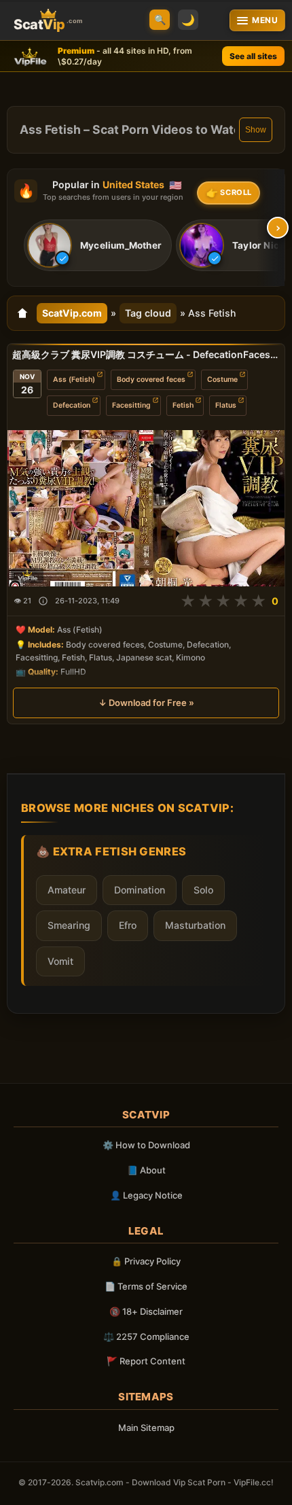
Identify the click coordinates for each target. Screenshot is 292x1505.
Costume (222, 379)
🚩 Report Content (146, 1361)
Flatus (225, 405)
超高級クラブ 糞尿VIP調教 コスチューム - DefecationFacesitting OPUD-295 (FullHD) (146, 354)
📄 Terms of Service (146, 1286)
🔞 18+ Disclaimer (146, 1311)
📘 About (146, 1170)
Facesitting (131, 405)
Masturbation (195, 925)
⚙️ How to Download (146, 1144)
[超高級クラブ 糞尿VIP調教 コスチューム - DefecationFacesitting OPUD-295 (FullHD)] (146, 508)
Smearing (69, 925)
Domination (139, 890)
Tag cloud (148, 313)
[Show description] (43, 601)
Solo (203, 890)
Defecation (71, 405)
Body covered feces (151, 379)
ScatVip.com (72, 313)
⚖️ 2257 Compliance (146, 1336)
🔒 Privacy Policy (146, 1261)
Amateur (67, 890)
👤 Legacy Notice (146, 1195)
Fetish (183, 405)
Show (255, 130)
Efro (127, 925)
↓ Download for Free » (146, 702)
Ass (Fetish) (74, 379)
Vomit (60, 961)
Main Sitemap (146, 1427)
